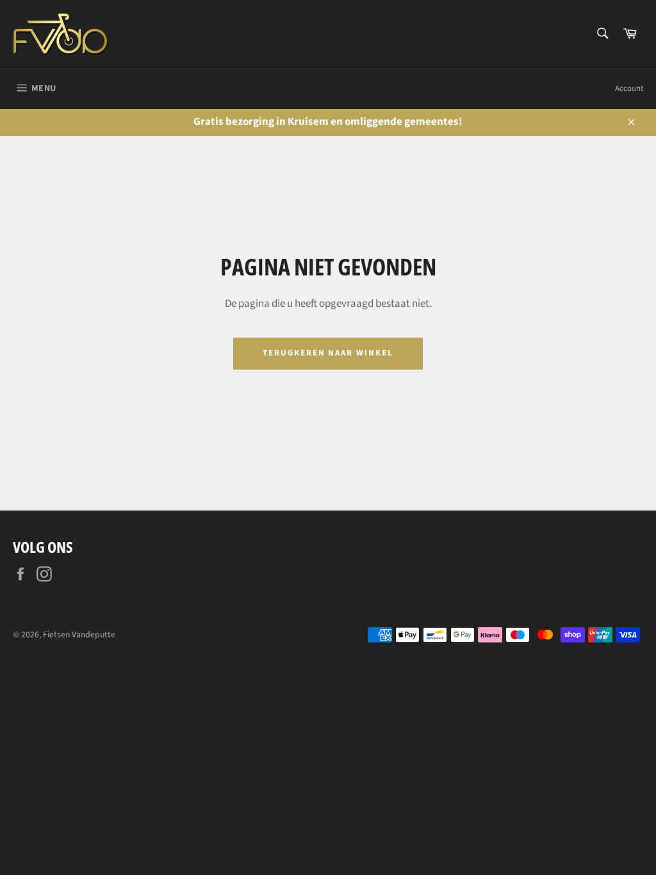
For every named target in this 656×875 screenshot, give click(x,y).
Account (629, 88)
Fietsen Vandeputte (79, 634)
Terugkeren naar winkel (328, 353)
